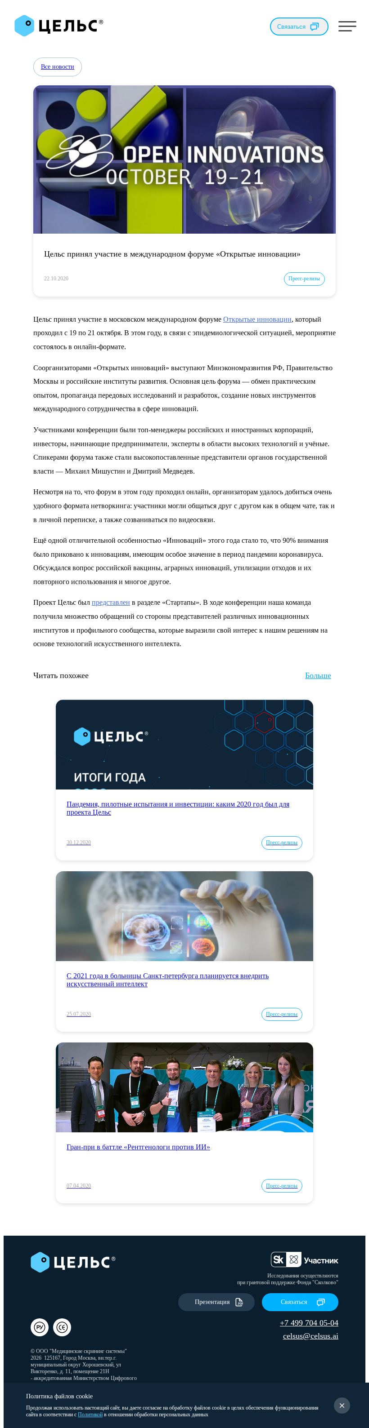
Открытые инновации (257, 319)
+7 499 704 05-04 (309, 1322)
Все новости (57, 66)
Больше (318, 675)
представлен (111, 602)
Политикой (90, 1414)
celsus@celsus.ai (310, 1335)
